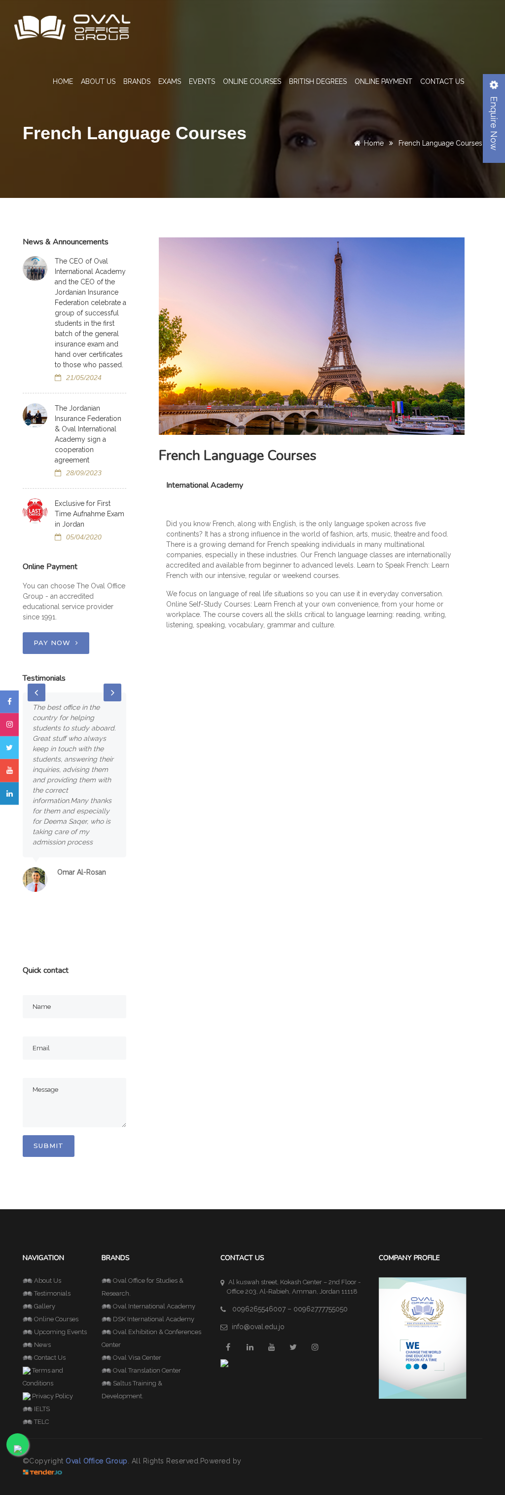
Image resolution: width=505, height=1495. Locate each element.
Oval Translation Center (147, 1370)
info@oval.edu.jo (258, 1327)
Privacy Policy (52, 1396)
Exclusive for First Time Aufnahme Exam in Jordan (89, 513)
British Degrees (318, 81)
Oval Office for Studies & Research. (142, 1287)
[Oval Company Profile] (423, 1337)
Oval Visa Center (137, 1357)
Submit (49, 1146)
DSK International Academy (153, 1319)
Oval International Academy (154, 1306)
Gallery (44, 1306)
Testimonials (52, 1293)
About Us (47, 1280)
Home (63, 81)
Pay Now (52, 643)
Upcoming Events (60, 1332)
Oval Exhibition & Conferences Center (151, 1338)
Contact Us (442, 81)
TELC (41, 1421)
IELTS (42, 1409)
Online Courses (252, 81)
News (42, 1344)
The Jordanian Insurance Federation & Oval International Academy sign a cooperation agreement (88, 434)
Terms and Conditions (43, 1377)
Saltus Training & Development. (132, 1390)
